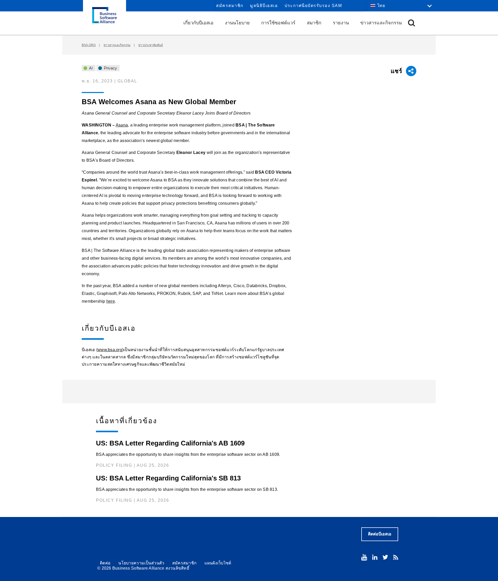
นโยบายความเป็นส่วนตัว (141, 563)
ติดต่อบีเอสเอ (379, 534)
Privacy (110, 68)
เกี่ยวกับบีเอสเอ (198, 22)
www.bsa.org (110, 350)
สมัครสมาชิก (230, 5)
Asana (122, 125)
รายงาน (341, 22)
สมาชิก (314, 22)
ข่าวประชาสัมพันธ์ (150, 45)
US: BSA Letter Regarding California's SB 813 (168, 478)
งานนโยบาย (237, 22)
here (110, 301)
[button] (411, 22)
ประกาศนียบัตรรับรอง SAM (313, 5)
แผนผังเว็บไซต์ (217, 563)
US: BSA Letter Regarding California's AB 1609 (170, 443)
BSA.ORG (89, 45)
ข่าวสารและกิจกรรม (381, 22)
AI (90, 68)
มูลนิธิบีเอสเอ (264, 5)
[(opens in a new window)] (364, 557)
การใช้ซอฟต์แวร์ (278, 22)
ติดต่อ (105, 563)
